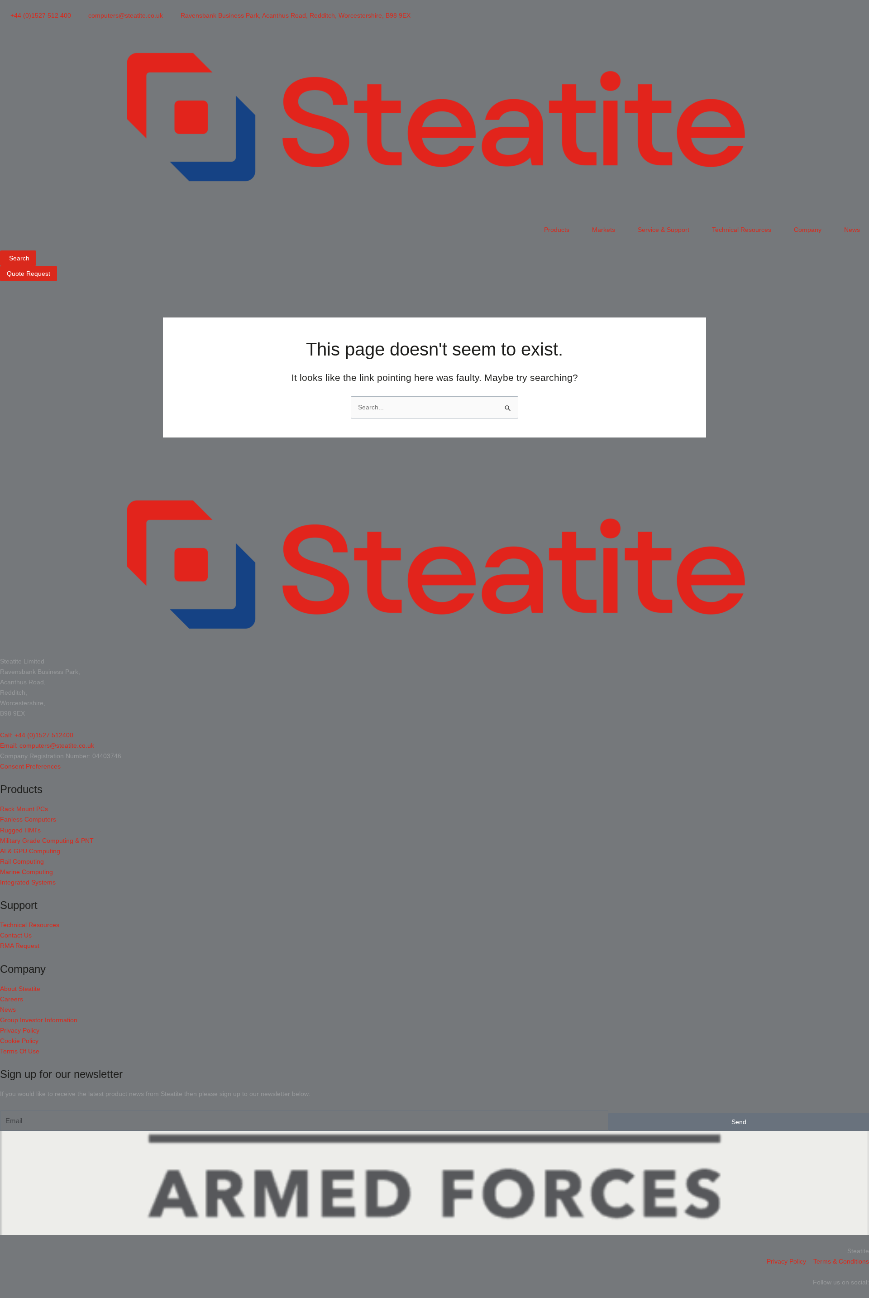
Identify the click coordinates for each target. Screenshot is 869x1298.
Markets (603, 229)
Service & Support (663, 229)
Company (807, 229)
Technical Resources (741, 229)
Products (556, 229)
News (852, 229)
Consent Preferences (30, 766)
